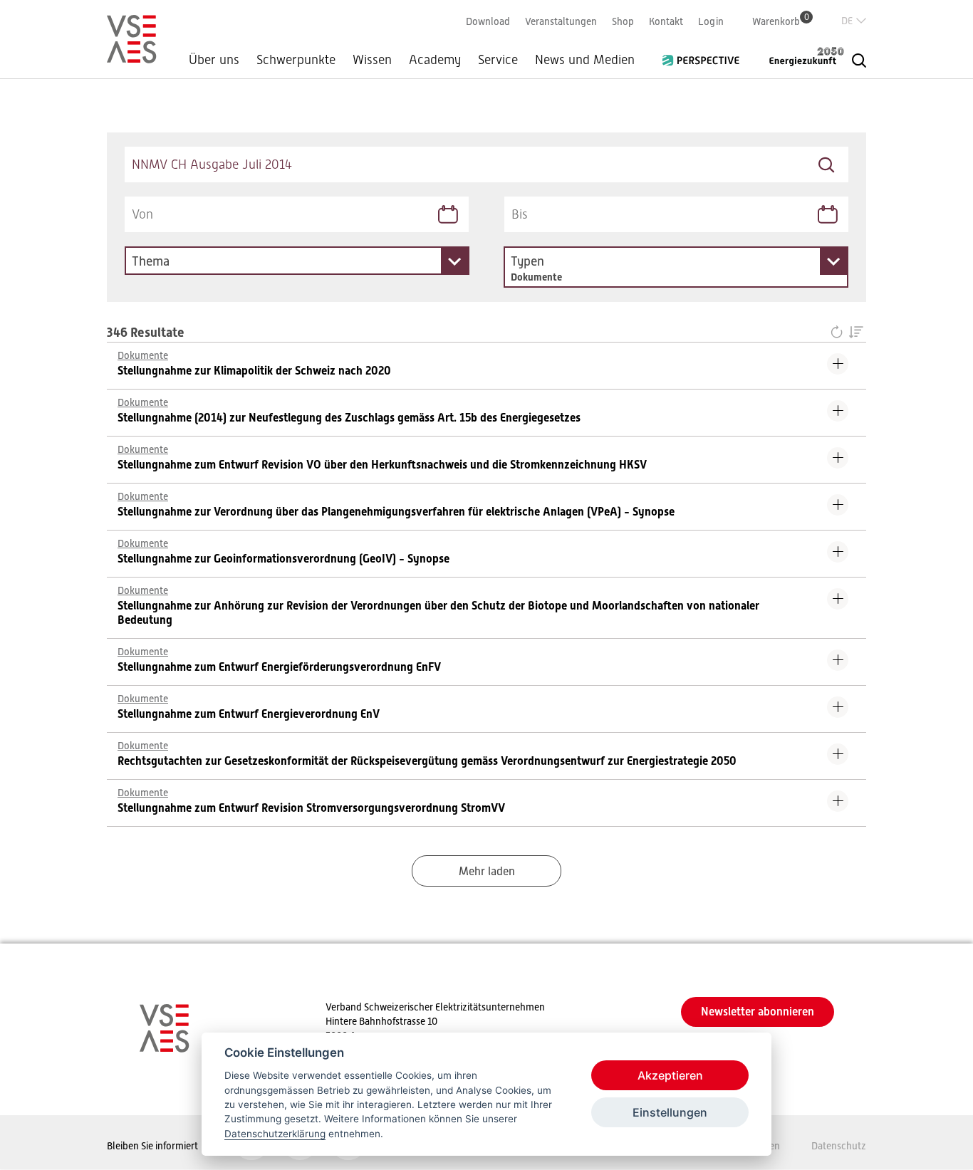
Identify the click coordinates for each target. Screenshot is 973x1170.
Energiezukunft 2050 (798, 56)
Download (488, 21)
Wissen (372, 60)
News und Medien (585, 60)
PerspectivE (705, 54)
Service (498, 60)
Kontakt (666, 21)
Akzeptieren (670, 1075)
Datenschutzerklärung (275, 1133)
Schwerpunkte (295, 60)
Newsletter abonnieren (757, 1011)
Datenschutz (838, 1145)
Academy (435, 60)
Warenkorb (780, 21)
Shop (623, 21)
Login (711, 21)
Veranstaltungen (561, 21)
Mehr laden (487, 871)
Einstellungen (670, 1112)
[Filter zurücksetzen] (839, 333)
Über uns (214, 60)
